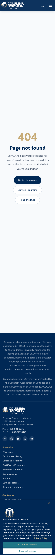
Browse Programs (27, 189)
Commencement (10, 474)
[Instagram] (11, 438)
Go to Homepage (27, 180)
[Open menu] (51, 5)
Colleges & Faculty (12, 460)
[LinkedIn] (18, 438)
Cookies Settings (27, 551)
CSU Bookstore (10, 482)
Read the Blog (27, 199)
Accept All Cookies (27, 544)
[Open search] (42, 5)
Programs (7, 452)
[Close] (49, 503)
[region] (27, 527)
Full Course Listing (12, 456)
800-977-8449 (19, 432)
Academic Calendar (12, 469)
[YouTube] (31, 438)
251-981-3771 (17, 429)
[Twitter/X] (25, 438)
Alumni (6, 478)
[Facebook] (4, 438)
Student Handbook (12, 487)
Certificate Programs (13, 465)
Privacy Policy (40, 538)
